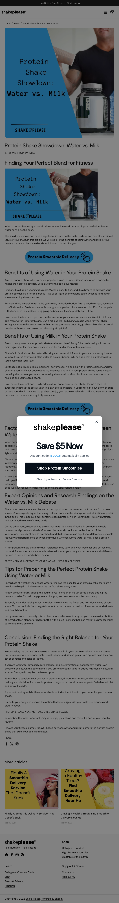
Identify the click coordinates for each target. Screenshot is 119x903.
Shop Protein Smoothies (59, 468)
